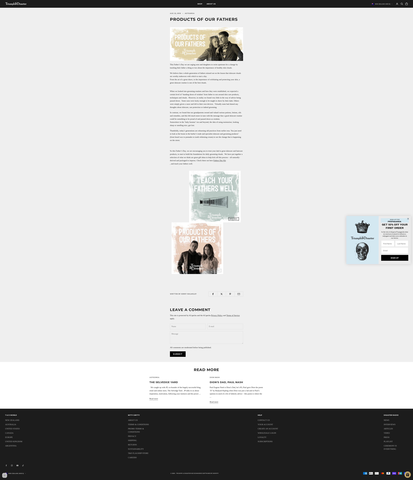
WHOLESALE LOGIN (267, 433)
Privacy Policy (217, 315)
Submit (178, 354)
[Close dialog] (408, 219)
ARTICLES (388, 429)
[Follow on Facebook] (6, 465)
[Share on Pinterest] (230, 294)
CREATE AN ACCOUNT (268, 429)
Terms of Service (233, 315)
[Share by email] (239, 294)
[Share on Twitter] (221, 294)
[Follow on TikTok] (23, 465)
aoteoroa (154, 377)
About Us (211, 4)
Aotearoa (190, 13)
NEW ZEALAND (12, 420)
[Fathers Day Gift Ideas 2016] (206, 44)
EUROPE (9, 437)
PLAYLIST (388, 441)
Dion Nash (215, 377)
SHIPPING (132, 440)
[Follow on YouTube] (17, 465)
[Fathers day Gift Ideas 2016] (215, 196)
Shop (199, 4)
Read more (153, 399)
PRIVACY (132, 436)
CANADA (9, 433)
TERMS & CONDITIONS (138, 424)
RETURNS (132, 445)
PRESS (386, 437)
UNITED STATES (12, 429)
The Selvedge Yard (163, 382)
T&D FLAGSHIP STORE (138, 453)
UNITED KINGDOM (13, 441)
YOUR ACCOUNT (265, 424)
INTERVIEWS (389, 424)
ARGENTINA (10, 446)
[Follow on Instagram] (12, 465)
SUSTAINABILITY (136, 449)
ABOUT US (133, 420)
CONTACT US (264, 420)
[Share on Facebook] (213, 294)
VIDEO (387, 433)
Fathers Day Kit (219, 160)
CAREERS (132, 457)
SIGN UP (395, 258)
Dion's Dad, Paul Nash (226, 382)
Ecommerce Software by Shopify (206, 473)
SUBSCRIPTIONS (265, 441)
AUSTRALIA (10, 424)
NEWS (386, 420)
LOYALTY (262, 437)
